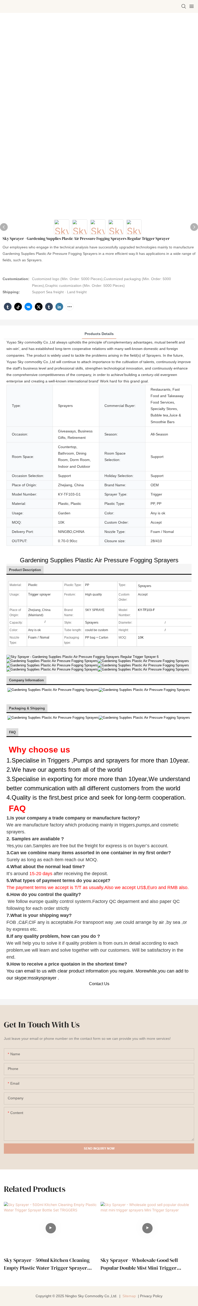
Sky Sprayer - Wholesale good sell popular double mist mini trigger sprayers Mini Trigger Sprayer (139, 1264)
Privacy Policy (151, 1296)
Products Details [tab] (99, 334)
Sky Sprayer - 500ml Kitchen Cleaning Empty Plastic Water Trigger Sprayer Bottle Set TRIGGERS (47, 1264)
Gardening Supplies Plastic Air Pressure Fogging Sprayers (99, 560)
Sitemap (128, 1296)
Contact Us (99, 984)
